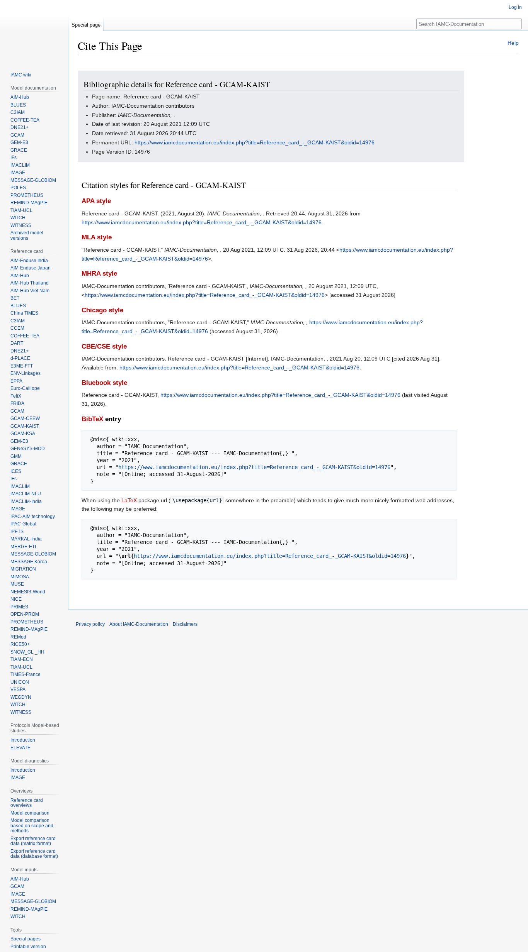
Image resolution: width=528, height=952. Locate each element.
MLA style (97, 237)
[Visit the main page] (34, 31)
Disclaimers (185, 624)
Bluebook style (104, 382)
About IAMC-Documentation (138, 624)
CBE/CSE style (104, 346)
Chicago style (102, 310)
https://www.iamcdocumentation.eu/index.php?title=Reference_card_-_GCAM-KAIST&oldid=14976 (255, 142)
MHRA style (99, 273)
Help (513, 43)
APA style (96, 201)
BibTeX (92, 419)
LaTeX (129, 500)
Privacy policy (90, 624)
